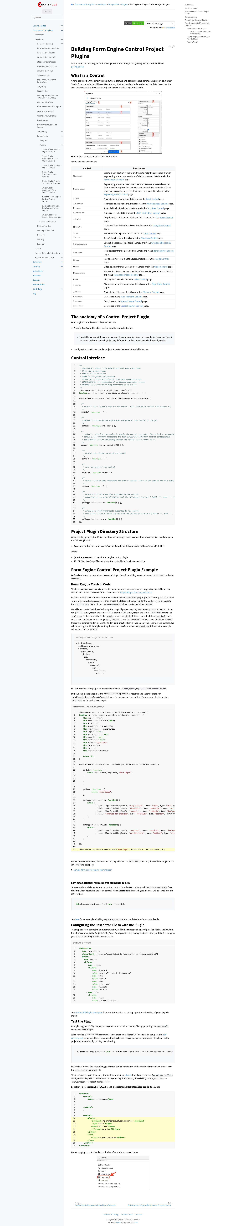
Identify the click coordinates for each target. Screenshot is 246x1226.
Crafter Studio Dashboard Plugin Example (49, 174)
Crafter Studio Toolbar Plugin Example (51, 166)
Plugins (42, 145)
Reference (37, 262)
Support (36, 280)
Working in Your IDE (45, 230)
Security (40, 239)
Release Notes (39, 284)
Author (38, 248)
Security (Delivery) (45, 71)
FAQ (34, 293)
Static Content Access (46, 62)
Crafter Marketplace (47, 221)
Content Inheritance (46, 53)
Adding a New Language (47, 116)
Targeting (41, 86)
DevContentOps (44, 226)
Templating (42, 131)
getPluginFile (77, 66)
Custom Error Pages (45, 111)
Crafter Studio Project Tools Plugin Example (51, 182)
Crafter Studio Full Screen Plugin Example (51, 216)
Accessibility (38, 271)
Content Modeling (45, 44)
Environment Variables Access (47, 126)
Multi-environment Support (49, 107)
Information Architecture (48, 48)
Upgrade (41, 235)
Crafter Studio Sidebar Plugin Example (51, 150)
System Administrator (44, 257)
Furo (136, 1222)
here (77, 919)
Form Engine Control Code (196, 28)
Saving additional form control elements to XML (200, 32)
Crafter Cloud (126, 1214)
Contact (138, 1214)
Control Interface (191, 17)
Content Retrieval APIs (46, 57)
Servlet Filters (43, 91)
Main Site (108, 1214)
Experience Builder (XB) (47, 66)
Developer (39, 39)
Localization (42, 120)
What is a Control (191, 8)
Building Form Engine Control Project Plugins (51, 199)
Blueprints (44, 140)
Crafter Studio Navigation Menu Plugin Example (49, 190)
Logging (40, 244)
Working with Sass (45, 102)
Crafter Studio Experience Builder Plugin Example (50, 158)
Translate (170, 27)
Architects (39, 35)
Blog (116, 1214)
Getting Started (39, 26)
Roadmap (37, 275)
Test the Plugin (192, 42)
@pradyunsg (128, 1222)
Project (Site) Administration (47, 253)
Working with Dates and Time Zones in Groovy (47, 96)
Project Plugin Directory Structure (196, 20)
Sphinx (118, 1222)
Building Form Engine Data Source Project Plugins (51, 208)
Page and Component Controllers (46, 81)
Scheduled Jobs (43, 75)
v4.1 (45, 11)
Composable (42, 136)
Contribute (37, 289)
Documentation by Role (43, 30)
